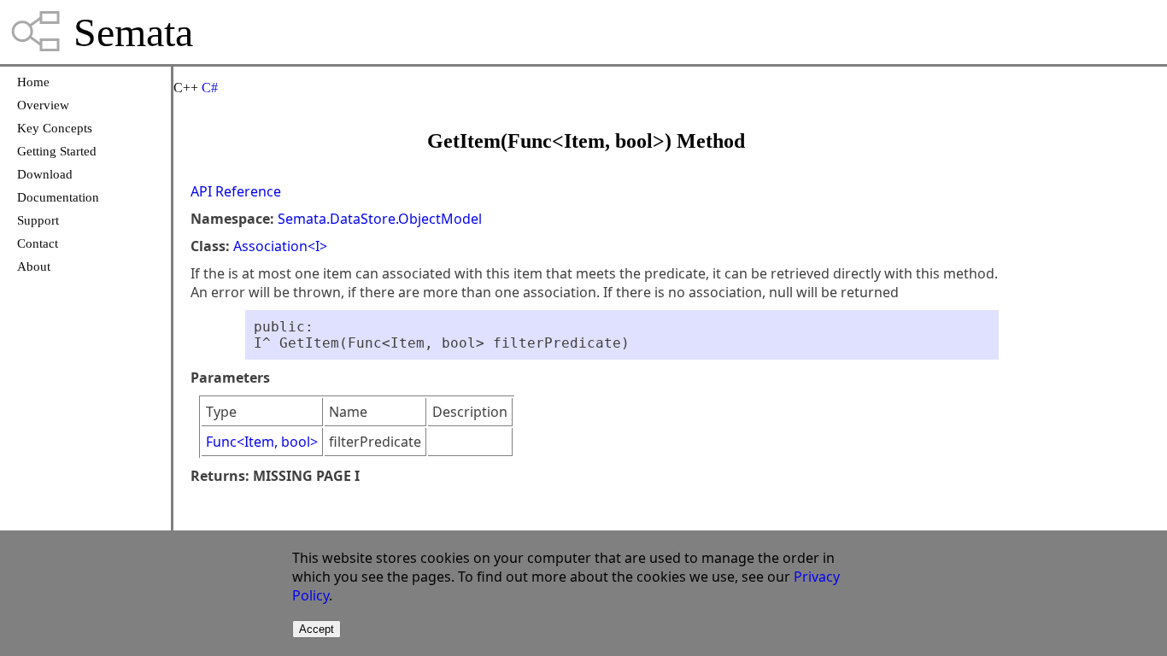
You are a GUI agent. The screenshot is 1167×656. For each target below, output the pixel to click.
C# (210, 87)
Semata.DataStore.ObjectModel (380, 218)
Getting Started (57, 151)
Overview (43, 105)
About (33, 266)
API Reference (236, 191)
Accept (316, 629)
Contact (37, 243)
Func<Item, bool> (262, 441)
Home (33, 82)
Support (38, 220)
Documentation (58, 197)
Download (45, 174)
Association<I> (280, 246)
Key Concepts (54, 128)
